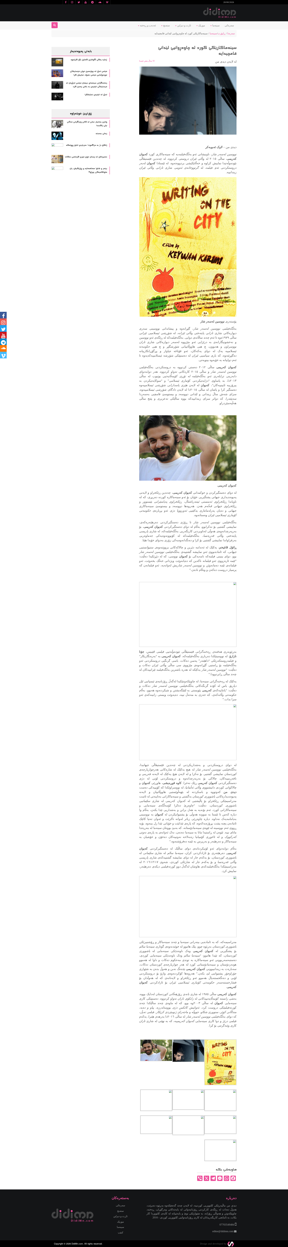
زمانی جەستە (101, 133)
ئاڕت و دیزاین (120, 1216)
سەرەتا (231, 33)
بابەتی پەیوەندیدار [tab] (81, 51)
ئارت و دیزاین (183, 25)
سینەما (216, 25)
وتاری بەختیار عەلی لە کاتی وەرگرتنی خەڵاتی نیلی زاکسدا (87, 124)
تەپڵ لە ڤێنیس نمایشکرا (96, 94)
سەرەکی (229, 25)
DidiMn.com (77, 1243)
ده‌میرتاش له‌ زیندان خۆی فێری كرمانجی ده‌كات (86, 157)
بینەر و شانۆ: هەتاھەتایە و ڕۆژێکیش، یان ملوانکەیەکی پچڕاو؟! (88, 170)
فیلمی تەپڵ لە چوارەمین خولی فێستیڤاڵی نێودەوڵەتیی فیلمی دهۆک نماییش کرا (88, 73)
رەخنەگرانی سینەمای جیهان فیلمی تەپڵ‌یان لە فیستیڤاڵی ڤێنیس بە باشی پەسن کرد (86, 85)
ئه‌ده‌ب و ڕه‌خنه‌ (147, 25)
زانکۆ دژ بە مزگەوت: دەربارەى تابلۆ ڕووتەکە (86, 145)
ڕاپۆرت (221, 33)
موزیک (201, 25)
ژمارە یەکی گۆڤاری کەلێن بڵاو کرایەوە (89, 60)
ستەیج (166, 25)
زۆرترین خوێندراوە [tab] (81, 113)
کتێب (120, 1232)
